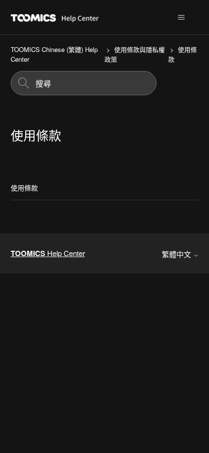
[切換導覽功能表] (181, 17)
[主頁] (80, 17)
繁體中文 (177, 254)
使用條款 (24, 187)
